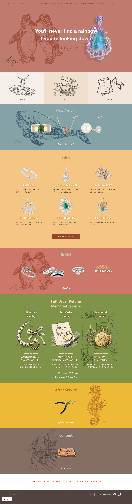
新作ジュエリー (44, 4)
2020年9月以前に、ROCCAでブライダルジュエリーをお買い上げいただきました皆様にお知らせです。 (66, 481)
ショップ (90, 494)
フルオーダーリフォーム (88, 4)
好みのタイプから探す (66, 237)
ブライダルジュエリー (72, 4)
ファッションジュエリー (57, 4)
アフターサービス (102, 4)
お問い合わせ (107, 494)
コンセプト (113, 4)
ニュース (98, 494)
